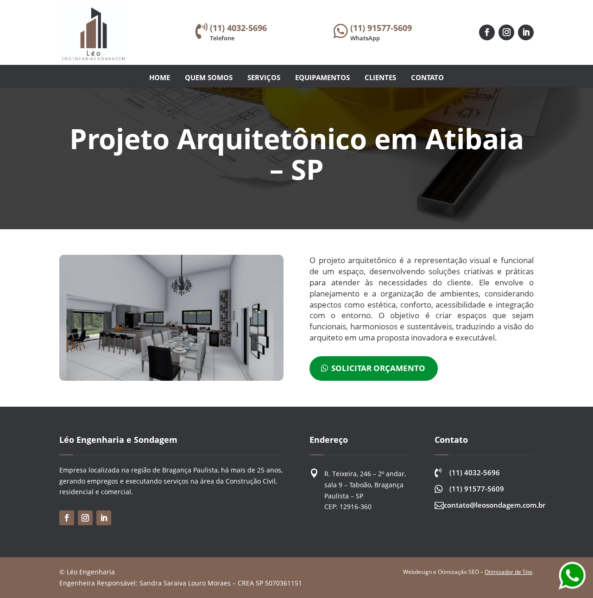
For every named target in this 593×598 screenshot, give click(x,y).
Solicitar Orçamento (378, 368)
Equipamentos (322, 77)
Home (159, 77)
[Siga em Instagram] (506, 32)
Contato (427, 77)
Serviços (263, 77)
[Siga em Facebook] (487, 32)
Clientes (380, 77)
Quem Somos (209, 77)
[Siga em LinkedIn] (526, 32)
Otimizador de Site (508, 572)
